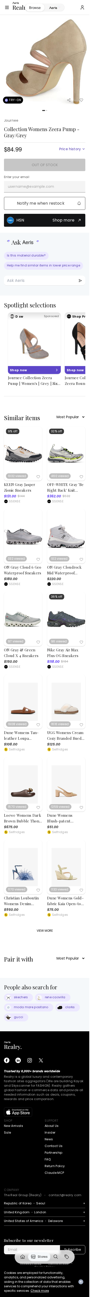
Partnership (53, 1152)
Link (22, 1256)
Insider (50, 1132)
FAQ (48, 1159)
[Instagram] (29, 1060)
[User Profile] (82, 7)
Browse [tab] (34, 7)
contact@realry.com (65, 1195)
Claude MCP (54, 1173)
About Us (52, 1126)
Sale (7, 1132)
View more (45, 930)
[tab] (54, 7)
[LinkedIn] (18, 1060)
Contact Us (53, 1146)
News (49, 1139)
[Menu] (7, 7)
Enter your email (16, 177)
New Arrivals (13, 1126)
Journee (11, 120)
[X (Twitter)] (41, 1060)
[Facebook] (6, 1060)
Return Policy (55, 1166)
